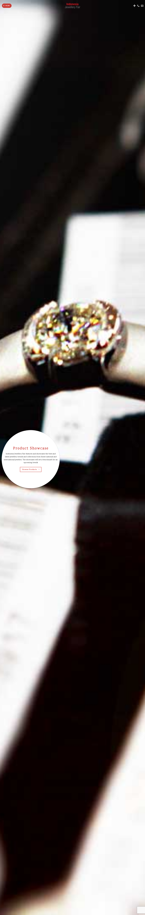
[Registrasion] (134, 5)
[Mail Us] (142, 5)
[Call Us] (138, 5)
